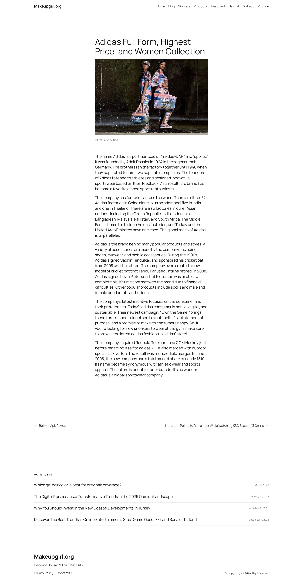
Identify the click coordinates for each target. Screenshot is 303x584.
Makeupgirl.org (48, 6)
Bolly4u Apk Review (52, 425)
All (116, 139)
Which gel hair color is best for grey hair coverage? (78, 485)
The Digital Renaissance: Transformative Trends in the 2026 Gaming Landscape (103, 496)
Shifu (109, 139)
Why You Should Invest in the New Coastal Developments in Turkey (92, 508)
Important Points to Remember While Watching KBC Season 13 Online (214, 425)
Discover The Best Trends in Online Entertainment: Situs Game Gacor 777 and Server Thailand (115, 519)
